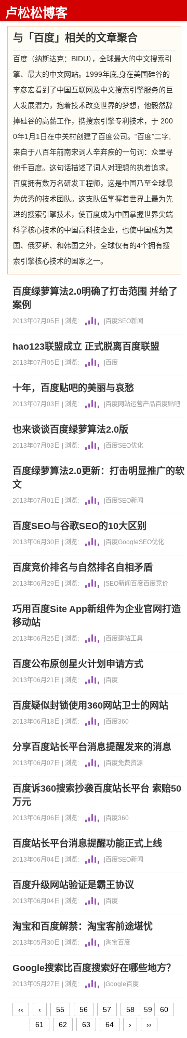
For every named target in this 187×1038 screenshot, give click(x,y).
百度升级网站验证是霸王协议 (73, 885)
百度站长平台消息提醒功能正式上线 (87, 843)
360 (123, 721)
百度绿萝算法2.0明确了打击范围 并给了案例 (95, 298)
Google (128, 542)
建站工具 (130, 638)
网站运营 (130, 404)
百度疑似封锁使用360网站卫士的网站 (90, 705)
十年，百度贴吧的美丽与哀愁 (73, 388)
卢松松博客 (36, 13)
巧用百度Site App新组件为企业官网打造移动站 (96, 616)
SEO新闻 (130, 321)
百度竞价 (155, 583)
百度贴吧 (167, 404)
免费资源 (130, 763)
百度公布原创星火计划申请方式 (77, 664)
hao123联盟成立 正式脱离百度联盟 (85, 346)
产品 (149, 404)
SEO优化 (130, 445)
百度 (111, 321)
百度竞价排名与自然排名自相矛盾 (82, 567)
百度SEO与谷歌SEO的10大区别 (79, 526)
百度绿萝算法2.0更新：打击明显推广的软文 (98, 478)
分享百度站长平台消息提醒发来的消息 (91, 747)
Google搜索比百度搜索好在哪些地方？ (94, 968)
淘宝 (111, 942)
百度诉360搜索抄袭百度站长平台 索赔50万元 (96, 795)
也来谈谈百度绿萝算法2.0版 (70, 429)
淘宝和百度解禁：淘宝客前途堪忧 (82, 926)
